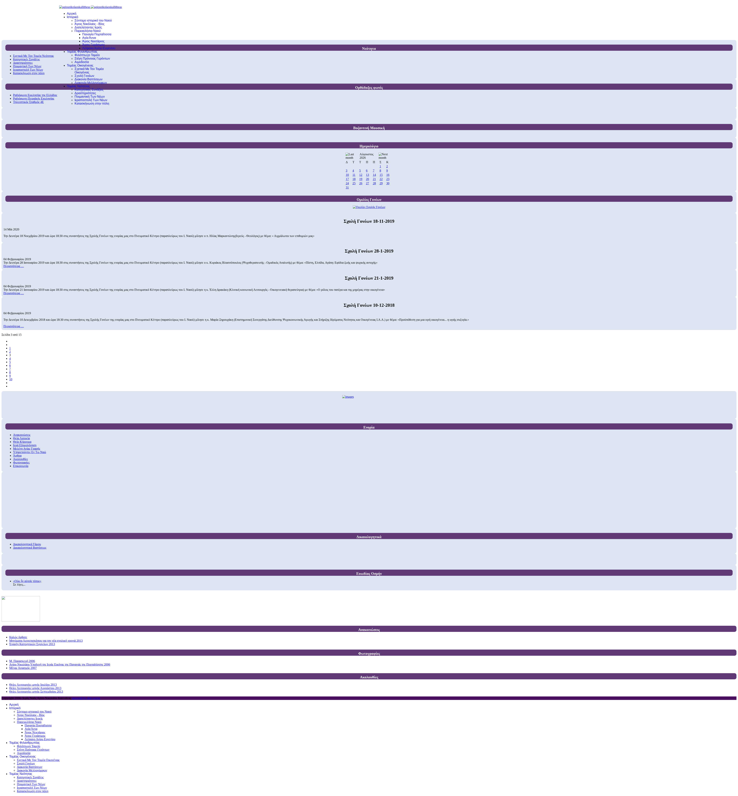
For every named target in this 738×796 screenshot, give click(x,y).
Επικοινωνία (20, 466)
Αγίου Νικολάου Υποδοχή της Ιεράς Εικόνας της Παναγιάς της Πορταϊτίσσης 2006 (59, 664)
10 (347, 174)
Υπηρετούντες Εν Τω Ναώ (29, 452)
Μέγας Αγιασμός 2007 (23, 668)
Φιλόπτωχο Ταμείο (87, 55)
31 (347, 187)
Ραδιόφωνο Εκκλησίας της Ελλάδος (35, 95)
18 (354, 179)
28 (374, 183)
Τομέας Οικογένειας (80, 65)
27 (367, 183)
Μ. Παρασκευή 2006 (22, 661)
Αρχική (71, 13)
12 (360, 174)
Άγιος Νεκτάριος (93, 41)
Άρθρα (17, 455)
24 (347, 183)
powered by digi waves (86, 698)
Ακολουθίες (20, 459)
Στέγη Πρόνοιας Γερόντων (92, 58)
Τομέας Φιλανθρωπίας (82, 51)
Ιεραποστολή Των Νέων (91, 100)
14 (374, 174)
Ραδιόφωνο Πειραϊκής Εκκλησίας (33, 98)
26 (360, 183)
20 (367, 179)
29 (381, 183)
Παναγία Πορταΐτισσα (96, 34)
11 (353, 174)
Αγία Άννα (89, 37)
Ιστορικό (72, 17)
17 (347, 179)
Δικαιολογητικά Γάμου (27, 544)
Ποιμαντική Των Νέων (90, 96)
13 (367, 174)
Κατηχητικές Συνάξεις (89, 89)
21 (374, 179)
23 (387, 179)
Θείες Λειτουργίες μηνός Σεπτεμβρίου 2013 (36, 691)
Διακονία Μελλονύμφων (91, 82)
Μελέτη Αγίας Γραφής (26, 448)
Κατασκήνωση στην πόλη (92, 103)
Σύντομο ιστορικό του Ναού (93, 20)
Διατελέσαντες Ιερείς (88, 27)
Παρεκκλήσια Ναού (88, 30)
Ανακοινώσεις (21, 434)
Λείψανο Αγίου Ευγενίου (98, 48)
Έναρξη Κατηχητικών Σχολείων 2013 (32, 644)
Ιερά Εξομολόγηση (24, 445)
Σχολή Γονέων (84, 75)
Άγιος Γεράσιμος (93, 44)
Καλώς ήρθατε (18, 637)
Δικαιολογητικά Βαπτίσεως (29, 547)
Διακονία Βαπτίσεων (88, 79)
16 (387, 174)
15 (381, 174)
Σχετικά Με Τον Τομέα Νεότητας (33, 55)
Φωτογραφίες (21, 462)
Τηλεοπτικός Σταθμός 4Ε (28, 102)
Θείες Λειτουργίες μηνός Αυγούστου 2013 (35, 688)
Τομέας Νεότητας (78, 86)
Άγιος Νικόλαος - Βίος (90, 24)
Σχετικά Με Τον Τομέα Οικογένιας (89, 70)
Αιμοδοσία (82, 62)
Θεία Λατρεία (21, 438)
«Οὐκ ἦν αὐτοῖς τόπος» (27, 581)
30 (387, 183)
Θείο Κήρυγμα (22, 441)
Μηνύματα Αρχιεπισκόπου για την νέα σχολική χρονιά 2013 (46, 640)
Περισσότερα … (13, 266)
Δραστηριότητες (85, 93)
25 (354, 183)
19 (360, 179)
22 (381, 179)
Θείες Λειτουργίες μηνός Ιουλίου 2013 (33, 684)
